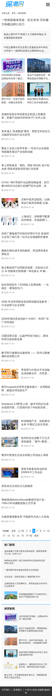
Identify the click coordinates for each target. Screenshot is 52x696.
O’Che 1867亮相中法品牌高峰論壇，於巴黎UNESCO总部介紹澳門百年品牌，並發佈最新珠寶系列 (25, 185)
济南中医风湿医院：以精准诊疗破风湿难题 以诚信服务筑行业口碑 (35, 202)
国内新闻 (22, 13)
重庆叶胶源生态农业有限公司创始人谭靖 (24, 455)
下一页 (29, 535)
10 (48, 530)
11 (4, 535)
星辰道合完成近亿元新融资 (17, 486)
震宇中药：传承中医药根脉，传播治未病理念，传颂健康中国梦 (33, 641)
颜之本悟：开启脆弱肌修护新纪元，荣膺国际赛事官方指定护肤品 (25, 676)
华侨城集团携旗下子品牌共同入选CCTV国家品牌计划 (33, 595)
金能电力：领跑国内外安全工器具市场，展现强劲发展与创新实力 (33, 667)
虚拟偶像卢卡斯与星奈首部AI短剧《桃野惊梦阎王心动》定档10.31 (25, 552)
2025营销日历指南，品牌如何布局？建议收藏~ (33, 617)
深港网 (41, 689)
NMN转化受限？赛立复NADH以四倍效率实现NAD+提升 (24, 561)
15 (22, 535)
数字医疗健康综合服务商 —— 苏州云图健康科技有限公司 (25, 354)
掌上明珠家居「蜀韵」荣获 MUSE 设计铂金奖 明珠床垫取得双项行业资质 (25, 166)
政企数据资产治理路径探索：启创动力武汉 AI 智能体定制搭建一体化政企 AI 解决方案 (24, 270)
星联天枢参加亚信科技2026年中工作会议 (34, 470)
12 (9, 535)
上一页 (21, 530)
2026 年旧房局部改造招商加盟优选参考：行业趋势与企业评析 (25, 303)
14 (18, 535)
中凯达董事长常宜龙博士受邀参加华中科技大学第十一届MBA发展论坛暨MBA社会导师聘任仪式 (26, 48)
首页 (14, 13)
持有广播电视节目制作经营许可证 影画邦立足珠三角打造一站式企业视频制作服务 (25, 234)
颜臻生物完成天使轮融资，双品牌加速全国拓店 (24, 251)
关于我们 (6, 689)
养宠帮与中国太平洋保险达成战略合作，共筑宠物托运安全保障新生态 (35, 373)
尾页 (36, 535)
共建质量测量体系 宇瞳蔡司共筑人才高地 (25, 516)
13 (13, 535)
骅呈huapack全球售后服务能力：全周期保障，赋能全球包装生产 (25, 388)
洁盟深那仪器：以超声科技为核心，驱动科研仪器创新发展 (24, 337)
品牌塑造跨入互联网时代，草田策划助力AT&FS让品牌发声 (25, 584)
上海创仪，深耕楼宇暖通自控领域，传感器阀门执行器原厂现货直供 (35, 219)
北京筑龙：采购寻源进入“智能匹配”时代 (22, 576)
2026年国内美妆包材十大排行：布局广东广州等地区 (25, 320)
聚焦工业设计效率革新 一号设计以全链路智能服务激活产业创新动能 (25, 149)
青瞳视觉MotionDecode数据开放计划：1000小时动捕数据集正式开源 (24, 501)
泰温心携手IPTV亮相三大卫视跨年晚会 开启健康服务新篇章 (25, 35)
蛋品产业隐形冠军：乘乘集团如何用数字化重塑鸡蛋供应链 (33, 629)
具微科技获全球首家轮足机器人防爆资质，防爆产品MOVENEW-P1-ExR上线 (23, 115)
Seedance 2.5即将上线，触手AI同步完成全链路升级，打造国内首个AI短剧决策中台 (25, 407)
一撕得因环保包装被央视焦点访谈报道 (21, 569)
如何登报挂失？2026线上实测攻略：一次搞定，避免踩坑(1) (25, 286)
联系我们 (17, 689)
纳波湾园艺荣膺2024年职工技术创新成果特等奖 (33, 653)
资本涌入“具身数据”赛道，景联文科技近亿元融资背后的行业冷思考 (25, 132)
